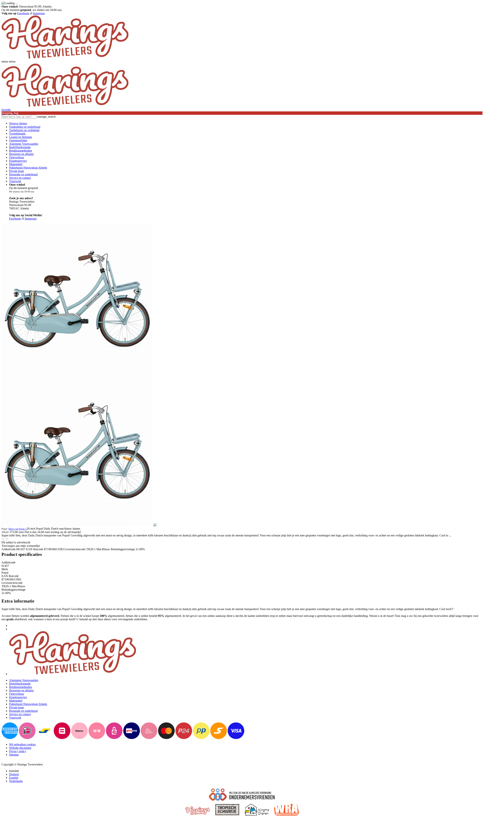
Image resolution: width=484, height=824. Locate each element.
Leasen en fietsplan (20, 137)
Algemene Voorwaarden (23, 143)
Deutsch (14, 774)
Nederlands (16, 781)
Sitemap (14, 754)
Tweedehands (17, 133)
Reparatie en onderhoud (23, 174)
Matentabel (15, 164)
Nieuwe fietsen (18, 123)
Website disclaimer (20, 747)
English (13, 777)
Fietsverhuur (16, 157)
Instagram (39, 13)
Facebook (23, 13)
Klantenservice (18, 160)
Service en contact (20, 177)
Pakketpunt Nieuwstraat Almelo (28, 167)
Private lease (16, 171)
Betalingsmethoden (20, 150)
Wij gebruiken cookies (22, 744)
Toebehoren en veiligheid (24, 130)
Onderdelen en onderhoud (24, 126)
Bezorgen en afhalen (21, 154)
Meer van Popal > (17, 528)
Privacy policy (17, 751)
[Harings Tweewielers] (65, 58)
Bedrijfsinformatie (20, 147)
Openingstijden (18, 140)
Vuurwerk (15, 181)
